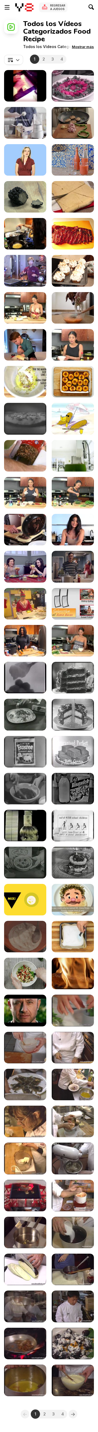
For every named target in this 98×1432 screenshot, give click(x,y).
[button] (83, 47)
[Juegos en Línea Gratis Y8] (24, 7)
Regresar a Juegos (57, 7)
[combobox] (13, 60)
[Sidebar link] (7, 7)
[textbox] (13, 59)
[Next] (73, 1414)
